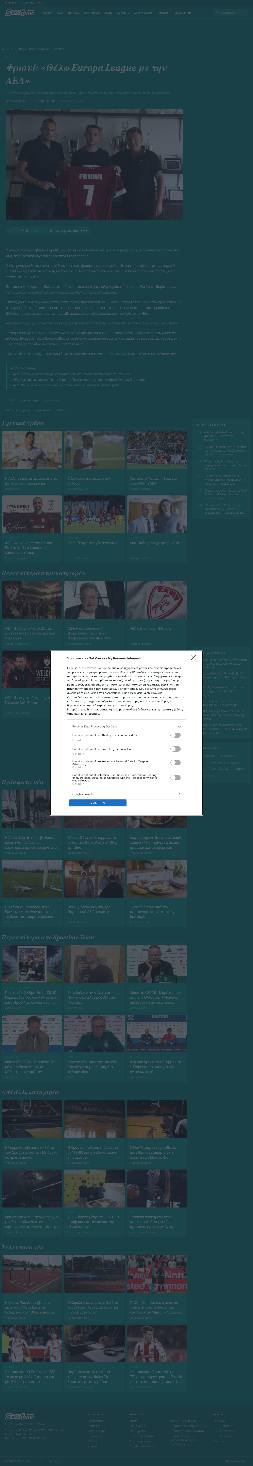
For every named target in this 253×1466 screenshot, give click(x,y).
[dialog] (126, 733)
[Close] (195, 658)
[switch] (175, 735)
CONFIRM (98, 802)
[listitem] (126, 726)
